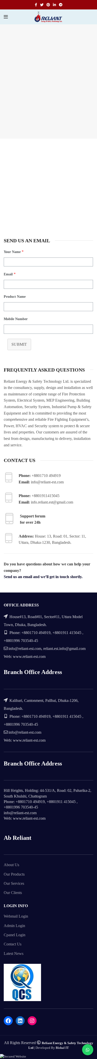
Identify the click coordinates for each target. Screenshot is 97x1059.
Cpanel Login (14, 935)
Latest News (13, 953)
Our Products (14, 874)
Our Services (14, 883)
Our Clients (13, 892)
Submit (19, 344)
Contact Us (12, 944)
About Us (11, 865)
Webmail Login (16, 916)
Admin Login (14, 926)
